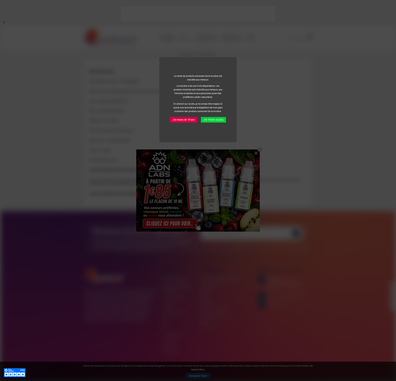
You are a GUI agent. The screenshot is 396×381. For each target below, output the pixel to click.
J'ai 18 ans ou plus (213, 119)
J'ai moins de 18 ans (183, 119)
